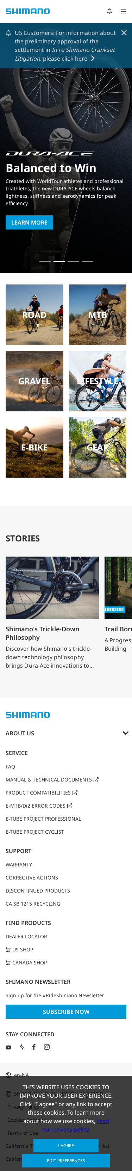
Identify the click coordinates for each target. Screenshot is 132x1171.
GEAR (98, 447)
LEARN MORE (29, 222)
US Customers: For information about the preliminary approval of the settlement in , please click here (65, 45)
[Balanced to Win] (59, 261)
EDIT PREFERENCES (66, 1161)
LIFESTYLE (97, 381)
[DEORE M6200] (87, 261)
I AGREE (66, 1145)
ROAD (34, 314)
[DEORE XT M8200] (73, 261)
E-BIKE (34, 447)
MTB (97, 314)
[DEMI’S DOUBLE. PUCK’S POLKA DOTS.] (45, 261)
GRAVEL (34, 381)
